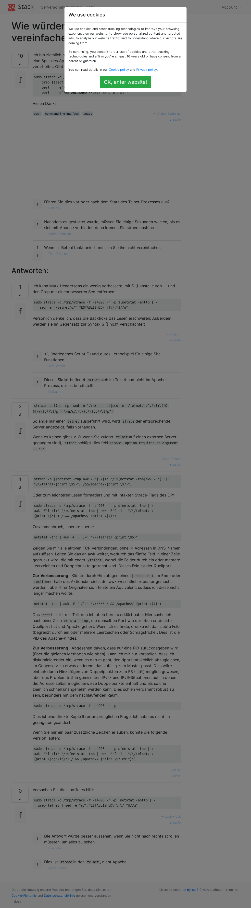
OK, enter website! (125, 82)
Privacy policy (146, 69)
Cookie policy (119, 69)
